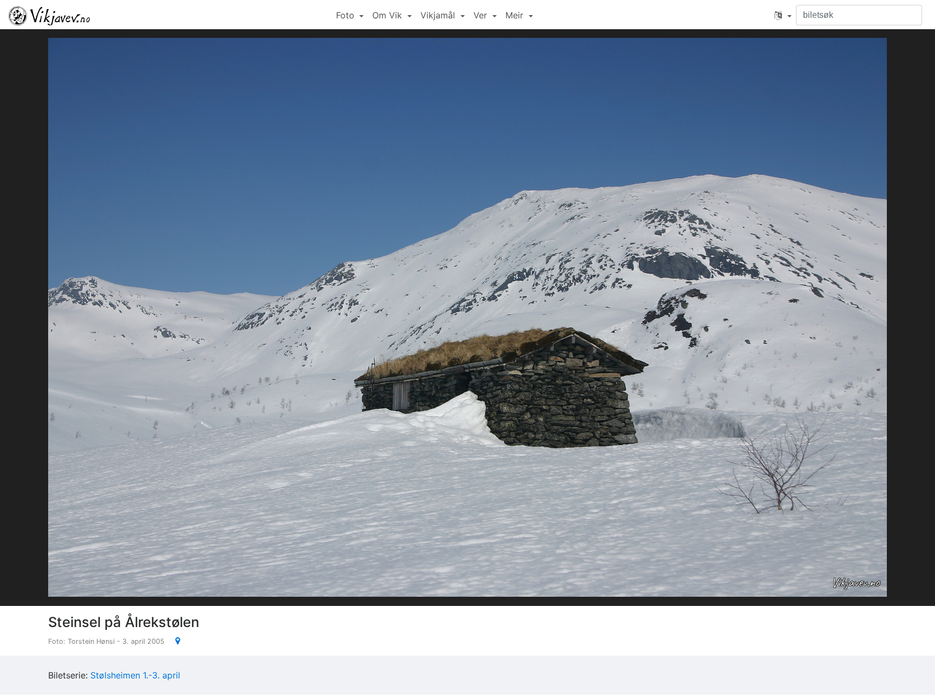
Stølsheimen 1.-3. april (135, 675)
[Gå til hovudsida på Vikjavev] (49, 15)
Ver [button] (481, 15)
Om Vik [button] (388, 15)
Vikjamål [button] (439, 15)
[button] (783, 15)
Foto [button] (346, 15)
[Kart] (173, 640)
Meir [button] (515, 15)
